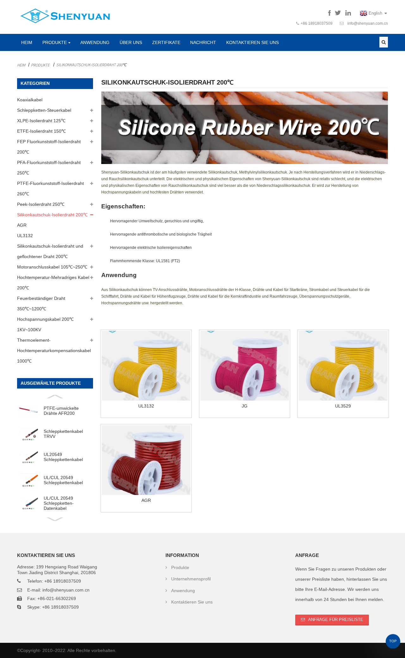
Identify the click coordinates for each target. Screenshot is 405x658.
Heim (26, 42)
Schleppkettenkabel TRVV (63, 434)
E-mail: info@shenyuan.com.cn (58, 589)
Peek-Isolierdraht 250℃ (41, 204)
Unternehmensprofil (191, 578)
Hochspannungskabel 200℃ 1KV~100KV (45, 324)
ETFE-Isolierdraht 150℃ (41, 131)
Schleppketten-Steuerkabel (44, 110)
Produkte (54, 42)
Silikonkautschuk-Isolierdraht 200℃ (91, 64)
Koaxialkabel (29, 99)
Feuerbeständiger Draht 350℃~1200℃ (41, 303)
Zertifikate (166, 42)
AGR (22, 225)
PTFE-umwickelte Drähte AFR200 (61, 411)
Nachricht (203, 42)
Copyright (30, 650)
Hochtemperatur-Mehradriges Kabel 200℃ (53, 282)
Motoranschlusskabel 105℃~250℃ (52, 266)
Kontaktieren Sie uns (252, 42)
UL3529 (343, 406)
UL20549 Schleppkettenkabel (63, 457)
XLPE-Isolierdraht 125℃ (41, 120)
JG (244, 406)
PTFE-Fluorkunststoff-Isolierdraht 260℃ (50, 188)
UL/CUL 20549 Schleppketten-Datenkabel (59, 503)
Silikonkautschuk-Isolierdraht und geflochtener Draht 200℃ (50, 251)
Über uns (131, 42)
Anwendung (94, 42)
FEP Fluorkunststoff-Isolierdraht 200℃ (49, 147)
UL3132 (25, 235)
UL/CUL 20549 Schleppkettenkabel (63, 480)
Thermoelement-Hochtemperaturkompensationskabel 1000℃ (54, 351)
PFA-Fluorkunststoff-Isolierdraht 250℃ (49, 167)
